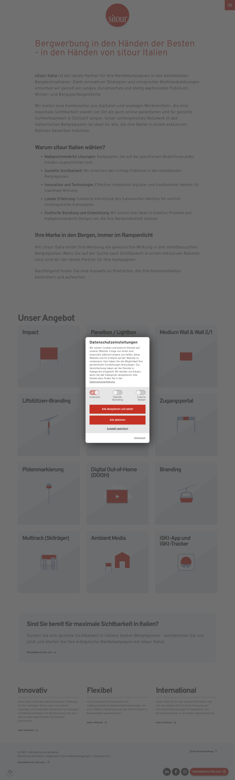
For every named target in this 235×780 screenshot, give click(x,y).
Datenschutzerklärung (102, 382)
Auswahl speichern (117, 428)
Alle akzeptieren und (117, 409)
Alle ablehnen (117, 420)
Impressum (139, 438)
